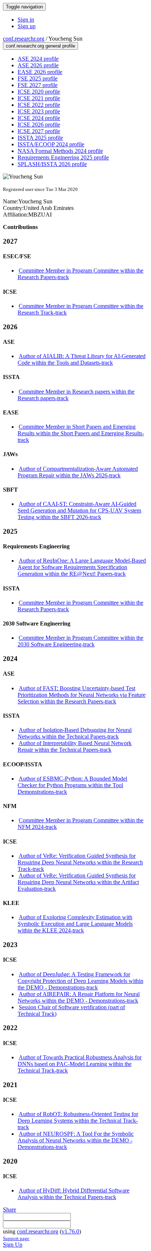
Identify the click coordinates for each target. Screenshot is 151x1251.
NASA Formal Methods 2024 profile (60, 151)
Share (9, 1209)
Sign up (27, 26)
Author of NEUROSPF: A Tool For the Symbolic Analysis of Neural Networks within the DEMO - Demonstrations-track (76, 1140)
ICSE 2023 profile (39, 111)
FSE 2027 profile (38, 85)
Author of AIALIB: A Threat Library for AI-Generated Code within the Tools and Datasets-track (82, 359)
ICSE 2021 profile (39, 98)
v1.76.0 (70, 1231)
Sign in (26, 19)
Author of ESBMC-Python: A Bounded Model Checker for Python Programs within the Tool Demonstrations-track (72, 785)
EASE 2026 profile (40, 72)
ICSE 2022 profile (39, 105)
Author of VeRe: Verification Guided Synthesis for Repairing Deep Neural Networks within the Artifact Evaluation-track (78, 882)
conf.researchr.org (23, 38)
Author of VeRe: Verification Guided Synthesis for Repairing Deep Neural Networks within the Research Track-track (80, 862)
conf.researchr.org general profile (40, 46)
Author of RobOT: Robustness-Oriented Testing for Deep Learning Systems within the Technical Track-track (78, 1120)
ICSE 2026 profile (39, 124)
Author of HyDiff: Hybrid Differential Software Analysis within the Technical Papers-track (73, 1193)
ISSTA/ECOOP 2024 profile (51, 144)
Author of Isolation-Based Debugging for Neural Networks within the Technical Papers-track (75, 733)
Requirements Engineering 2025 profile (63, 157)
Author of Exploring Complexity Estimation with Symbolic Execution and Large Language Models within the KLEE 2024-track (75, 923)
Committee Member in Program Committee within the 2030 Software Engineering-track (80, 641)
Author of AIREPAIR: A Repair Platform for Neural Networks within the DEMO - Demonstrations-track (79, 997)
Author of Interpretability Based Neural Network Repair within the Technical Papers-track (75, 746)
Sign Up (12, 1244)
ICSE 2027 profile (39, 131)
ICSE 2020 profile (39, 92)
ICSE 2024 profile (39, 118)
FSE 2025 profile (38, 78)
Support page (16, 1238)
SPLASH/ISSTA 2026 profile (52, 164)
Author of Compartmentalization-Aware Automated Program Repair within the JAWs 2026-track (78, 472)
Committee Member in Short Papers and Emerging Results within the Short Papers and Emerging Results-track (81, 433)
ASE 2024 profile (38, 59)
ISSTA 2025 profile (40, 138)
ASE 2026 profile (38, 65)
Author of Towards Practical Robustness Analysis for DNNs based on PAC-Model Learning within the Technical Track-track (79, 1064)
